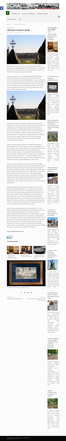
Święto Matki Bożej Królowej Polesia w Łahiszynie (53, 169)
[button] (1, 8)
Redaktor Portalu (11, 32)
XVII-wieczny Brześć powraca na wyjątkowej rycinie (53, 78)
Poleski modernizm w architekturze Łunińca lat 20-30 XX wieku (36, 299)
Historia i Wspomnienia (29, 13)
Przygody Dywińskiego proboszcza (14, 298)
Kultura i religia (11, 19)
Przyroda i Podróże (42, 13)
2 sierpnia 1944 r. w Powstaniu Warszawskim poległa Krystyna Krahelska (53, 254)
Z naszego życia (16, 13)
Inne (20, 19)
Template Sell (15, 438)
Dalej (52, 70)
